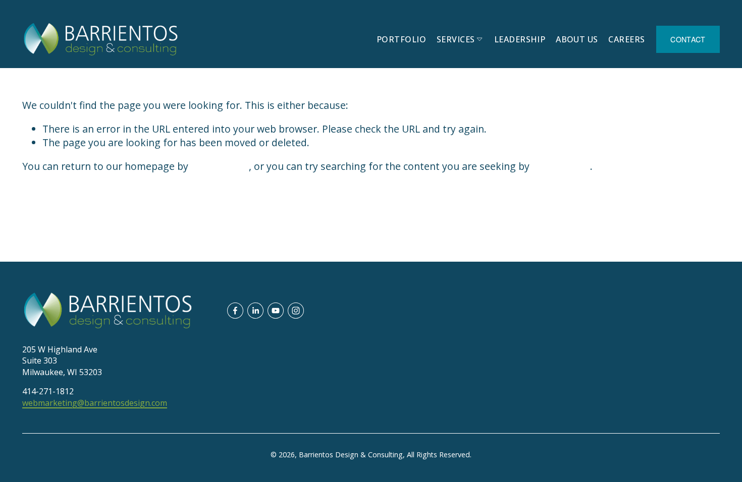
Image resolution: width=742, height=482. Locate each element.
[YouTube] (276, 311)
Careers (626, 39)
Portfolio (401, 39)
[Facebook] (235, 311)
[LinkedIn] (255, 311)
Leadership (520, 39)
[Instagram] (296, 311)
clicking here (220, 166)
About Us (577, 39)
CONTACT (687, 39)
